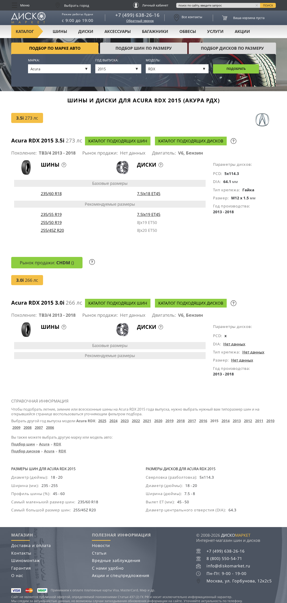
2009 (16, 427)
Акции (242, 31)
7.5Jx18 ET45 (148, 193)
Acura (44, 444)
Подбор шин (23, 444)
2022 (136, 421)
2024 (113, 421)
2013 (237, 421)
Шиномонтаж (25, 560)
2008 (28, 427)
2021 (147, 421)
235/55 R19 (51, 214)
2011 (259, 421)
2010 (270, 421)
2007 (39, 427)
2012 (248, 421)
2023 (125, 421)
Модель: (153, 60)
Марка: (34, 60)
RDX (57, 444)
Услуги (215, 31)
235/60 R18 (51, 193)
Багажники (155, 31)
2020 (158, 421)
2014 (226, 421)
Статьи (99, 553)
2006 (50, 427)
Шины (60, 31)
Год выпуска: (106, 60)
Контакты (21, 553)
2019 (169, 421)
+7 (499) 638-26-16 (137, 15)
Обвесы (187, 31)
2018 (181, 421)
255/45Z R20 (52, 230)
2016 (203, 421)
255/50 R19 (51, 222)
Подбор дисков (25, 451)
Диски (85, 31)
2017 (192, 421)
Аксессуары (117, 31)
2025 (102, 421)
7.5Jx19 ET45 (148, 214)
